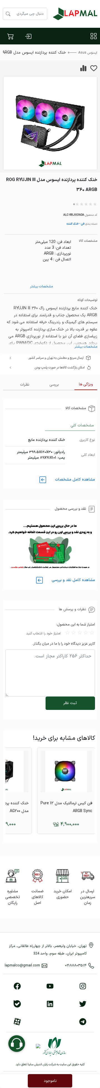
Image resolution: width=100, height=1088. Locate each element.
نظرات (24, 385)
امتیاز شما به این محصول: (75, 624)
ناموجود (50, 1081)
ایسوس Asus (87, 52)
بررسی (54, 385)
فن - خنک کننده (75, 224)
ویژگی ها (86, 384)
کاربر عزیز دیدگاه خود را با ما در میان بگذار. (63, 644)
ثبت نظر (70, 703)
